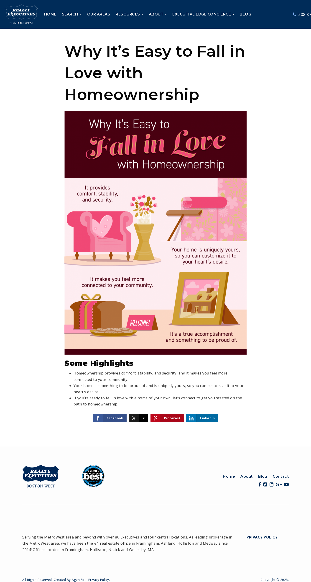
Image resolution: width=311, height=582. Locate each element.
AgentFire (79, 579)
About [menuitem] (246, 476)
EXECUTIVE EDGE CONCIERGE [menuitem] (202, 14)
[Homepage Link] (63, 475)
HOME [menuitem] (50, 14)
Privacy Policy (262, 537)
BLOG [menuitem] (245, 14)
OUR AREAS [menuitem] (98, 14)
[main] (155, 237)
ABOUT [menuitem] (157, 14)
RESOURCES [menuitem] (128, 14)
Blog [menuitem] (262, 476)
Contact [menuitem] (281, 476)
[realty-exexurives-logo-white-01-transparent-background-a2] (22, 13)
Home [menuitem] (229, 476)
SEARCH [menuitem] (70, 14)
